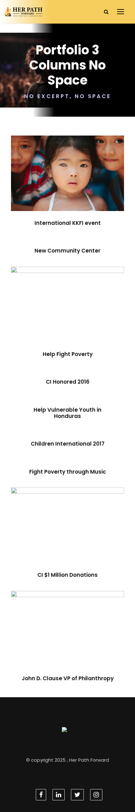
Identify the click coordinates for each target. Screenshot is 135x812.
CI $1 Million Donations (67, 529)
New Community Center (67, 250)
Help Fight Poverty (67, 308)
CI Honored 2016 (67, 382)
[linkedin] (58, 794)
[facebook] (41, 794)
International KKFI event (67, 178)
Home (79, 649)
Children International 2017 (68, 444)
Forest (52, 187)
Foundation (77, 187)
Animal (60, 539)
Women (79, 318)
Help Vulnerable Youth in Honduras (67, 413)
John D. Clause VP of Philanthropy (67, 636)
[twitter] (77, 794)
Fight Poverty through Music (67, 472)
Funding (56, 318)
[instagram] (96, 794)
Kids (78, 539)
